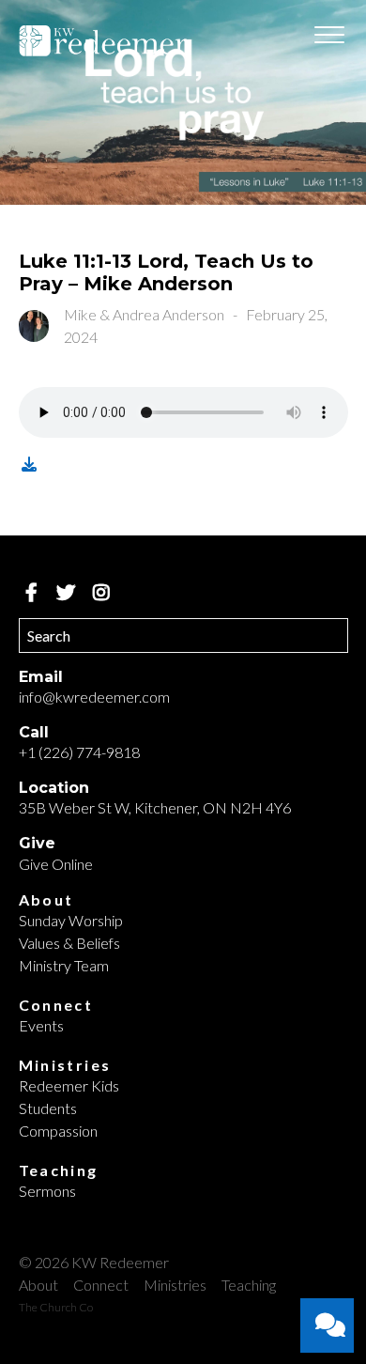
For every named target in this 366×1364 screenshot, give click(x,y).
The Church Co (56, 1307)
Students (48, 1108)
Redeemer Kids (69, 1085)
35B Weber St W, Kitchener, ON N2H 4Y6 (155, 807)
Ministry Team (64, 965)
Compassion (58, 1130)
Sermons (47, 1191)
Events (41, 1025)
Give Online (56, 864)
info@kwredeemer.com (94, 696)
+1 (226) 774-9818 (79, 752)
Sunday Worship (71, 920)
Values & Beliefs (69, 943)
